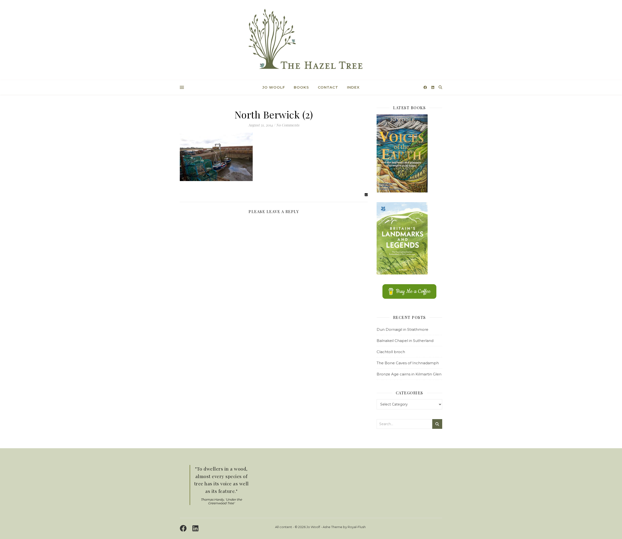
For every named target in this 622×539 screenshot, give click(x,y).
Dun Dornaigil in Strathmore (402, 329)
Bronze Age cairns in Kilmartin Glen (409, 374)
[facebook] (425, 87)
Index (353, 87)
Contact (328, 87)
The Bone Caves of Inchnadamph (408, 363)
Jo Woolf (273, 87)
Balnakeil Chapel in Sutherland (405, 340)
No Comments (287, 125)
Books (301, 87)
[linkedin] (432, 87)
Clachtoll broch (391, 351)
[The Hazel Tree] (311, 40)
